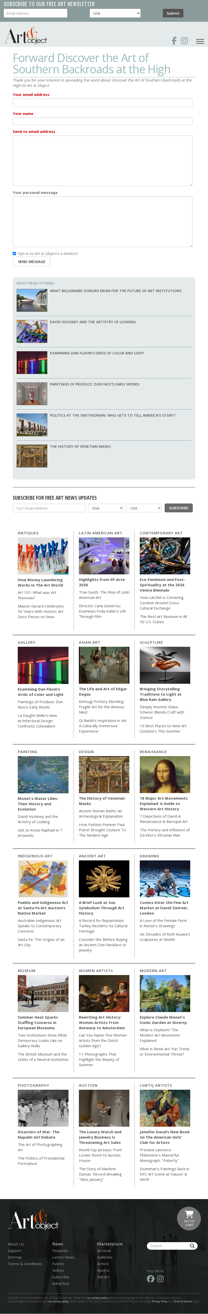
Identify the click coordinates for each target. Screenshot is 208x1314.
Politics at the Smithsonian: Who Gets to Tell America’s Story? (113, 415)
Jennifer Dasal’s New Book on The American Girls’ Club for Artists (165, 1137)
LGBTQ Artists (156, 1085)
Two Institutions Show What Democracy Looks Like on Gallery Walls (42, 1040)
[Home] (25, 35)
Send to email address (34, 131)
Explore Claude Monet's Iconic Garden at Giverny (163, 1020)
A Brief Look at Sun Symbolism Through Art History (101, 908)
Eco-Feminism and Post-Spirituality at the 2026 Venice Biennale (162, 585)
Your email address (31, 94)
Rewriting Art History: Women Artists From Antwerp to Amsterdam (102, 1022)
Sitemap (15, 1257)
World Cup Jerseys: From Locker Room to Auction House (100, 1155)
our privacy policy (97, 1298)
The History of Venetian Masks (80, 446)
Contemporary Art (161, 532)
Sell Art (103, 1276)
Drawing (149, 855)
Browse (104, 1250)
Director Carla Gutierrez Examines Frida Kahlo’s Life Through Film (102, 611)
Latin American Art (101, 532)
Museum (27, 970)
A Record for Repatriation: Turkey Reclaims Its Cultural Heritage (103, 926)
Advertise (60, 1283)
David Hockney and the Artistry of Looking (93, 321)
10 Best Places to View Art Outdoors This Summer (163, 728)
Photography (33, 1085)
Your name (23, 113)
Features (60, 1250)
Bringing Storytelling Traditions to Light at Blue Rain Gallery (161, 694)
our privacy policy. (59, 1301)
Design (86, 751)
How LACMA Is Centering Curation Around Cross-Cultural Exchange (162, 603)
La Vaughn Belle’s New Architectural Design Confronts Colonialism (37, 721)
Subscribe (178, 507)
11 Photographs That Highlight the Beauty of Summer (99, 1059)
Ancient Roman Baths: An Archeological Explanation (101, 813)
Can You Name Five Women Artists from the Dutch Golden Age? (103, 1040)
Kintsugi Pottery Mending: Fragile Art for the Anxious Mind (101, 707)
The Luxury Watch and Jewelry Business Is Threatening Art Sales (100, 1137)
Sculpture (151, 642)
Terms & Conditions (25, 1263)
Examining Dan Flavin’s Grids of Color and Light (97, 353)
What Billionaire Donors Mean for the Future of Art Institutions (115, 290)
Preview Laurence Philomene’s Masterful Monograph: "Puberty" (159, 1155)
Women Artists (96, 970)
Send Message (31, 261)
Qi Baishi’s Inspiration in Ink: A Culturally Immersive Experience (103, 726)
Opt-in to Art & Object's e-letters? (48, 253)
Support (15, 1250)
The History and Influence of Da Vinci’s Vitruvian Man (165, 832)
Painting (28, 751)
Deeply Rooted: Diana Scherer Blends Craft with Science (162, 712)
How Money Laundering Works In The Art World (40, 582)
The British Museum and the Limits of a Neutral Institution (43, 1057)
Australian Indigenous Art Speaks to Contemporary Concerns (39, 926)
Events (58, 1263)
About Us (16, 1243)
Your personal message (35, 192)
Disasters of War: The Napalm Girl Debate (38, 1134)
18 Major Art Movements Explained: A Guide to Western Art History (164, 803)
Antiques (28, 532)
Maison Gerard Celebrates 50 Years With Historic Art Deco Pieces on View (41, 611)
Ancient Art (92, 855)
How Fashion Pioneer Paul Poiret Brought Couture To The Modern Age (102, 830)
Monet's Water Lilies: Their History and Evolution (38, 804)
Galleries (104, 1257)
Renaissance (153, 751)
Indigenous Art (35, 855)
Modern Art (153, 970)
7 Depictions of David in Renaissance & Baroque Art (164, 819)
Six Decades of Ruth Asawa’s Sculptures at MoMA (165, 937)
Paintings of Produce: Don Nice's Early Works (94, 384)
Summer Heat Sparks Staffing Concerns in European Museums (38, 1022)
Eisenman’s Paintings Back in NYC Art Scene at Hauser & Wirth (164, 1174)
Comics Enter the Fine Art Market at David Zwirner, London (164, 908)
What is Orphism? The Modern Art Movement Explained (160, 1035)
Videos (58, 1270)
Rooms (103, 1270)
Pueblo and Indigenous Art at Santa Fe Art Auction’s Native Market (43, 908)
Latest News (63, 1257)
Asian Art (89, 642)
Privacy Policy (159, 1301)
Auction (88, 1085)
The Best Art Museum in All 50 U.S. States (163, 619)
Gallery (27, 642)
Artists (103, 1263)
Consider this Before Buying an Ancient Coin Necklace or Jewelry (103, 945)
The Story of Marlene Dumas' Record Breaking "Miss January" (100, 1174)
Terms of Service (183, 1301)
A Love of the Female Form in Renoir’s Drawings (163, 923)
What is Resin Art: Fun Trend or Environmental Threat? (164, 1051)
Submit (173, 13)
